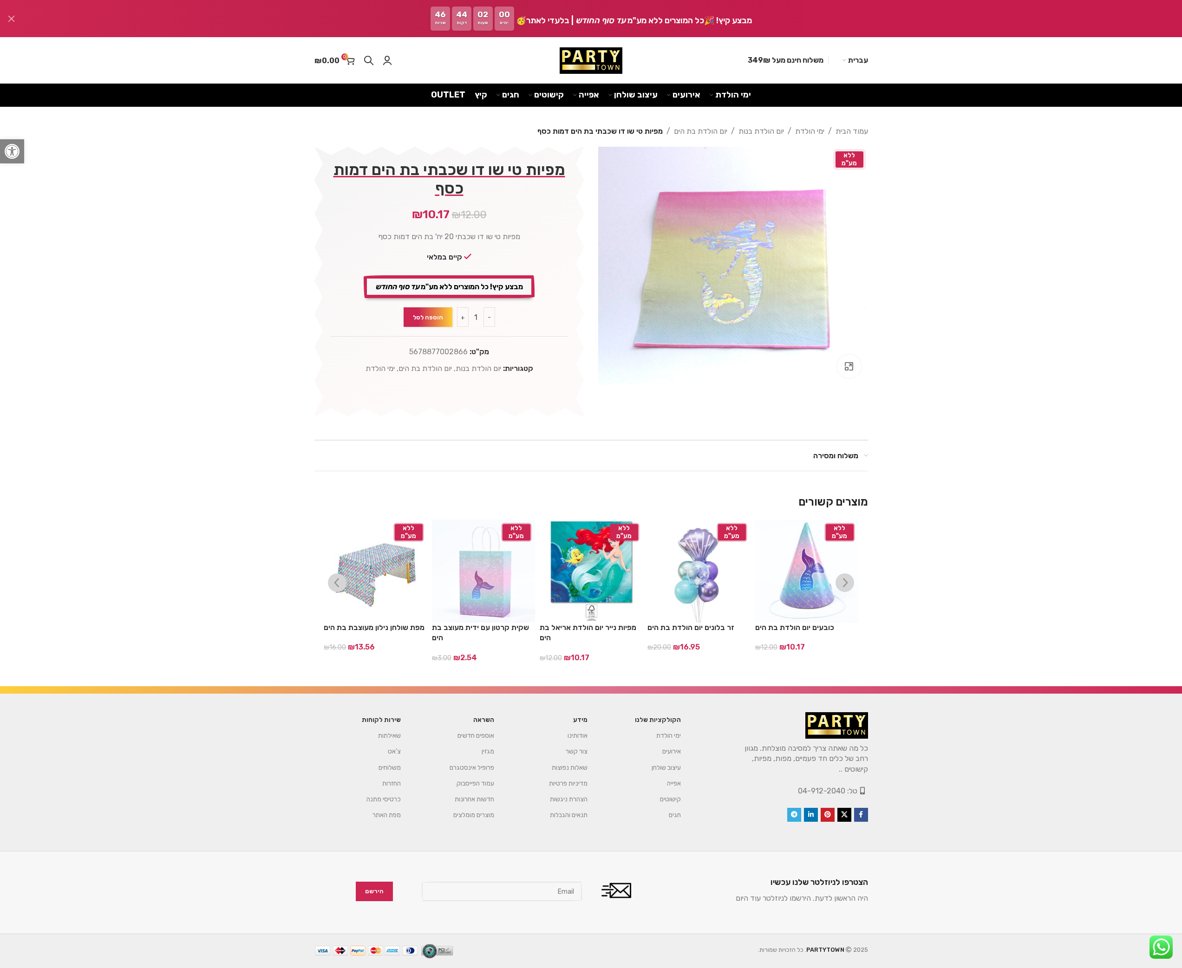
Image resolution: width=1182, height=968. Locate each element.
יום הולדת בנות (761, 131)
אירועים (671, 751)
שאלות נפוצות (570, 768)
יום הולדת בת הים (700, 131)
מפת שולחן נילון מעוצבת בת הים (374, 627)
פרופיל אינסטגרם (472, 768)
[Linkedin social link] (811, 815)
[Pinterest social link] (828, 815)
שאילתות (389, 736)
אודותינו (578, 736)
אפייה (674, 783)
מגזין (488, 751)
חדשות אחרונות (474, 799)
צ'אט (394, 751)
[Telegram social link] (794, 815)
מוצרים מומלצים (473, 815)
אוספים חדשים (475, 736)
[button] (12, 151)
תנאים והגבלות (569, 815)
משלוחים (390, 768)
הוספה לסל (428, 317)
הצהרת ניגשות (569, 799)
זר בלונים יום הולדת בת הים (690, 627)
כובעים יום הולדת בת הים (794, 627)
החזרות (391, 783)
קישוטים (670, 799)
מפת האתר (386, 815)
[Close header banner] (11, 18)
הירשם (374, 891)
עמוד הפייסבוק (475, 783)
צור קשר (577, 751)
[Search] (368, 60)
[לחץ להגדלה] (849, 366)
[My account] (387, 60)
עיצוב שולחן (666, 768)
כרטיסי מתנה (383, 799)
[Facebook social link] (861, 815)
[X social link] (844, 815)
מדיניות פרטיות (568, 783)
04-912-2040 (821, 790)
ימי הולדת (809, 131)
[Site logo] (591, 60)
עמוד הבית (852, 131)
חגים (675, 815)
